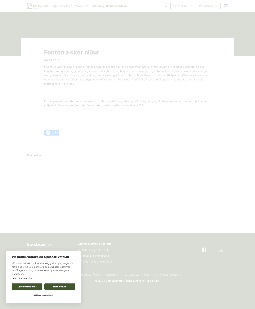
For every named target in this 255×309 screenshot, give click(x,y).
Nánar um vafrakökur (22, 278)
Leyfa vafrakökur (27, 286)
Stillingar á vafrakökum (43, 295)
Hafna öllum (59, 286)
